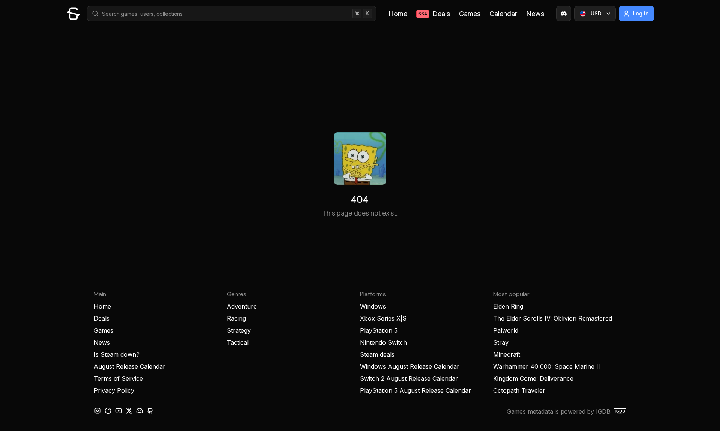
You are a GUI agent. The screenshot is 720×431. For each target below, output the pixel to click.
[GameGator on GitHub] (150, 410)
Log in (641, 13)
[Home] (73, 13)
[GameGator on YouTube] (118, 410)
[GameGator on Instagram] (97, 410)
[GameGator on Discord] (563, 13)
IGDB (603, 411)
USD (596, 13)
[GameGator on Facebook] (108, 410)
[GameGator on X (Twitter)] (129, 410)
